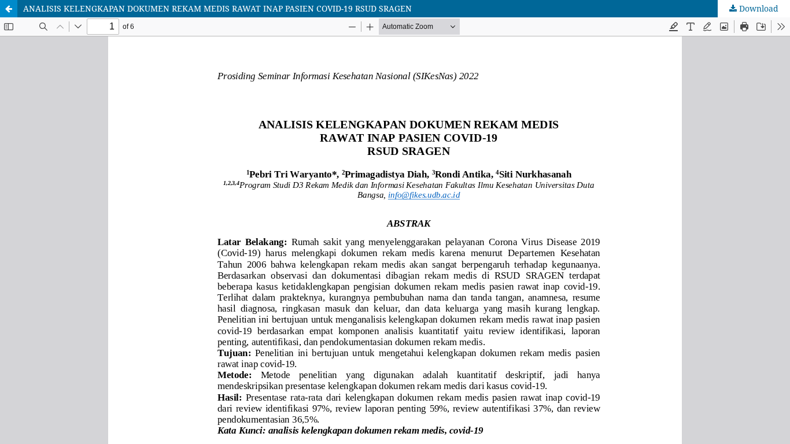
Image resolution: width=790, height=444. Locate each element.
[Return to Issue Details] (8, 8)
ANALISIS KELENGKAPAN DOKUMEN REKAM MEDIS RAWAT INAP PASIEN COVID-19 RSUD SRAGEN (217, 8)
